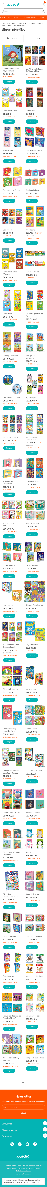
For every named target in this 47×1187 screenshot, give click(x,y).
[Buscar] (42, 11)
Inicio (3, 23)
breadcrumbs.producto (15, 23)
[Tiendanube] (23, 1174)
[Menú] (4, 4)
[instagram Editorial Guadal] (12, 1144)
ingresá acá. (37, 1168)
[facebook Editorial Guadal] (20, 1144)
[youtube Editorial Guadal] (27, 1144)
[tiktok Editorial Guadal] (35, 1144)
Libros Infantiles (37, 23)
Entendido (35, 1182)
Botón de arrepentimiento (23, 1171)
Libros (27, 23)
